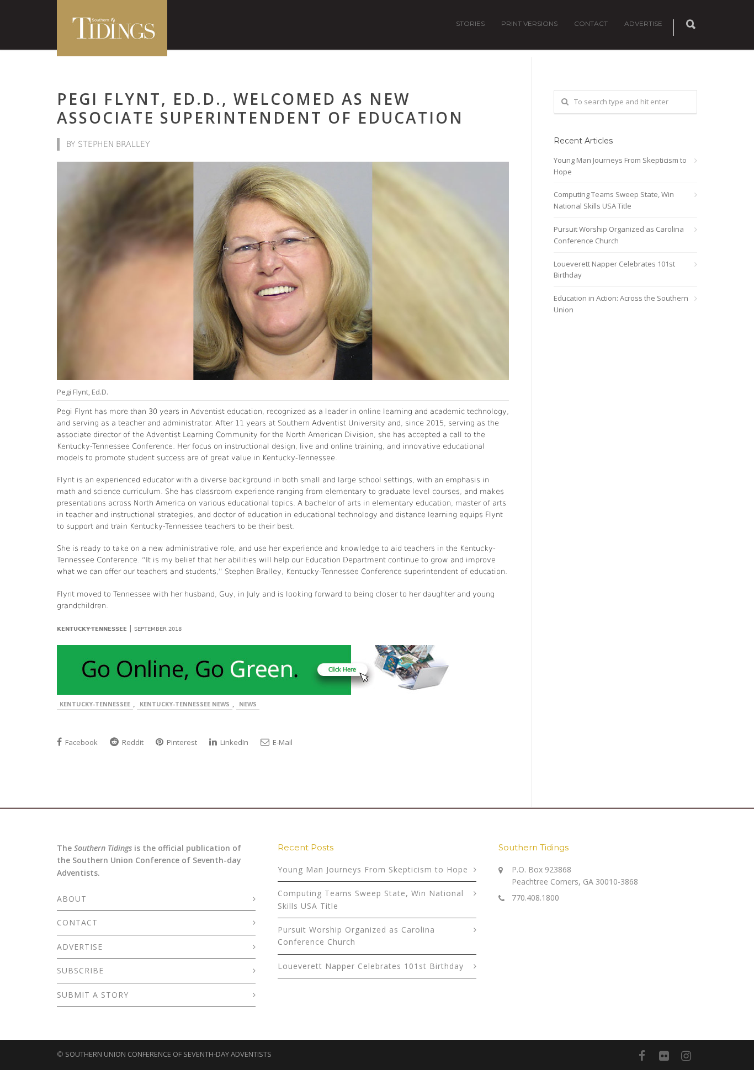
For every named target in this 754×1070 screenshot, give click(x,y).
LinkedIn (233, 742)
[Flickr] (664, 1056)
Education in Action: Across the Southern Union (621, 304)
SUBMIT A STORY (93, 994)
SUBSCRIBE (80, 970)
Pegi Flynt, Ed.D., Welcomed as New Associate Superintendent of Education (260, 108)
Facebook (80, 742)
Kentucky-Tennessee (95, 704)
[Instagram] (686, 1056)
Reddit (132, 742)
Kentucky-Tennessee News (185, 704)
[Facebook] (642, 1056)
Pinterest (181, 742)
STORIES (470, 23)
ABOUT (72, 898)
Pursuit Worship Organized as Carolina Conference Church (619, 235)
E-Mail (282, 742)
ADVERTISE (643, 23)
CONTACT (591, 23)
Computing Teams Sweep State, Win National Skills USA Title (614, 200)
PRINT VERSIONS (529, 23)
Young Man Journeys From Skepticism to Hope (620, 166)
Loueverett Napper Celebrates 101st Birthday (614, 269)
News (248, 704)
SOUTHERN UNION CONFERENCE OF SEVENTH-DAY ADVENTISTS (168, 1054)
